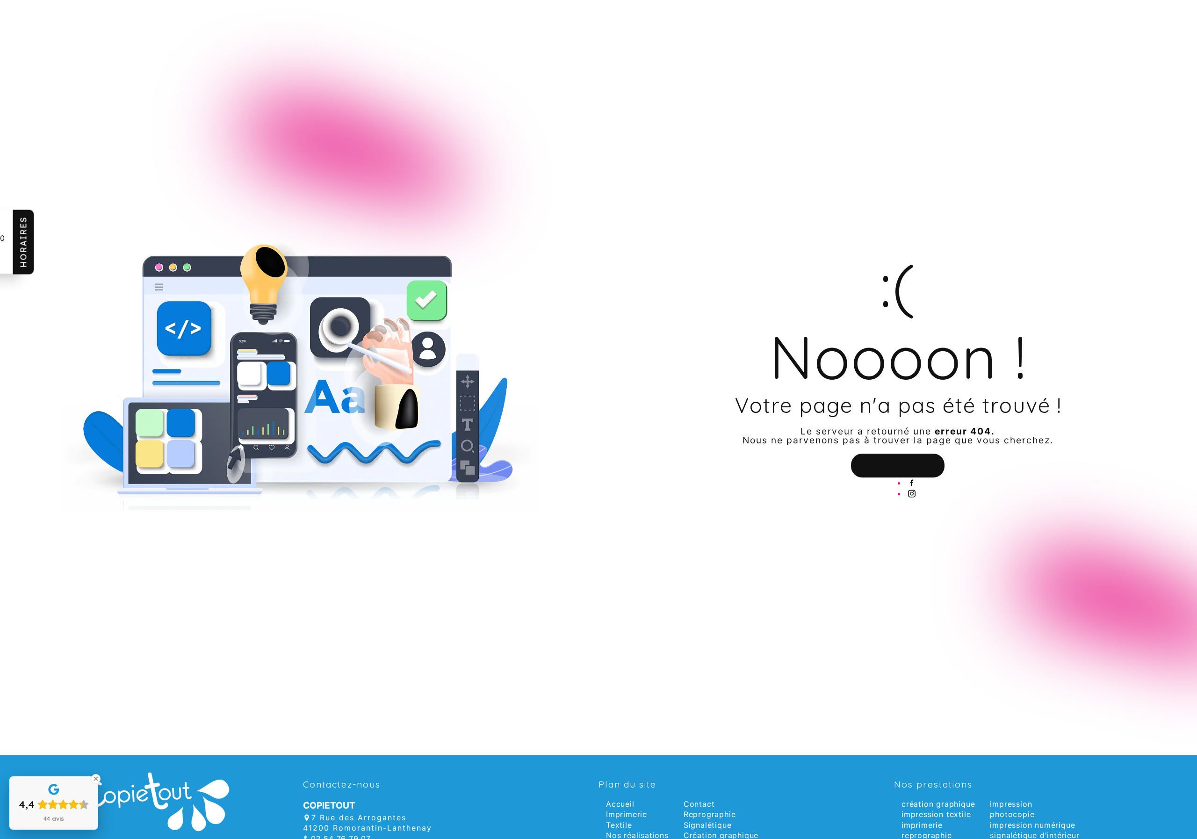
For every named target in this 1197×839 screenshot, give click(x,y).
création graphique (938, 804)
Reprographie (710, 814)
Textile (619, 825)
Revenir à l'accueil (898, 466)
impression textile (936, 814)
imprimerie (922, 825)
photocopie (1012, 814)
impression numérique (1032, 825)
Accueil (620, 804)
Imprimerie (626, 814)
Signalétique (708, 825)
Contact (699, 804)
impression (1011, 804)
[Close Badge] (96, 778)
